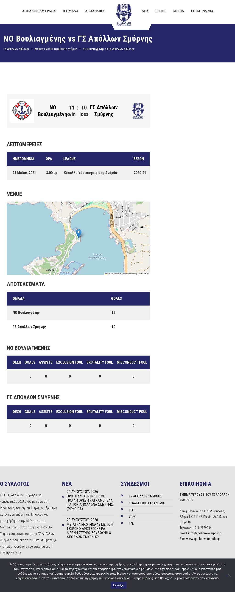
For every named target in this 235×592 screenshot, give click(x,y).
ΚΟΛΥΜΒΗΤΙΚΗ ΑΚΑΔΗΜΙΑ (147, 503)
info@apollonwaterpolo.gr (205, 533)
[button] (78, 233)
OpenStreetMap (130, 273)
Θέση (17, 362)
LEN (131, 524)
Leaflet (110, 273)
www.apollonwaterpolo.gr (203, 539)
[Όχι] (229, 575)
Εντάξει (118, 585)
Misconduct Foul (132, 362)
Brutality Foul (100, 362)
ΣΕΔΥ (132, 517)
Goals (30, 362)
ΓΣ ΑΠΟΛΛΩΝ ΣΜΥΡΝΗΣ (145, 496)
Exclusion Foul (69, 362)
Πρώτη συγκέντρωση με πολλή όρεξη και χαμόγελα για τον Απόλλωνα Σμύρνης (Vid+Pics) (90, 502)
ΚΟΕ (131, 510)
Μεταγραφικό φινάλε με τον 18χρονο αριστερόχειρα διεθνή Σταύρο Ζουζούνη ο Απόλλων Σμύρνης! (90, 530)
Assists (46, 362)
